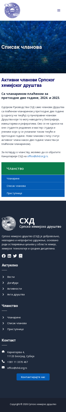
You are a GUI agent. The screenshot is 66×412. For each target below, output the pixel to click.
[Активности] (12, 289)
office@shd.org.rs (37, 156)
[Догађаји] (10, 283)
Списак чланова (16, 185)
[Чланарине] (11, 317)
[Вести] (8, 277)
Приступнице (14, 193)
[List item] (4, 256)
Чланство (15, 168)
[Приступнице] (13, 329)
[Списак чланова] (14, 323)
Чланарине (13, 178)
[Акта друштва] (13, 294)
